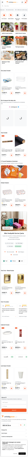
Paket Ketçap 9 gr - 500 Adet (20, 343)
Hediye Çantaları (7, 228)
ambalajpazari (5, 86)
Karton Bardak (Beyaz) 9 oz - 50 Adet (20, 384)
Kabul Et (22, 453)
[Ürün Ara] (2, 6)
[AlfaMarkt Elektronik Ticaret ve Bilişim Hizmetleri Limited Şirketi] (12, 2)
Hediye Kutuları (5, 183)
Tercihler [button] (15, 453)
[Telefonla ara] (21, 425)
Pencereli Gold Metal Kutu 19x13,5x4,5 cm (7, 288)
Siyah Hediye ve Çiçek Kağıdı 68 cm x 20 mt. (19, 150)
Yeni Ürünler (4, 132)
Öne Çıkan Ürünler (6, 70)
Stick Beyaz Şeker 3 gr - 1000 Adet (6, 384)
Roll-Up (3, 148)
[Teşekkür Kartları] (14, 169)
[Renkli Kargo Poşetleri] (17, 174)
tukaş (16, 340)
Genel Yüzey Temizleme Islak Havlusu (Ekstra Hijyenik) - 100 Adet (7, 88)
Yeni (3, 135)
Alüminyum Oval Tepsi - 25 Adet (7, 343)
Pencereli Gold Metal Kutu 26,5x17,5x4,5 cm (20, 288)
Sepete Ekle (11, 93)
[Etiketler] (8, 175)
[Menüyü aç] (2, 2)
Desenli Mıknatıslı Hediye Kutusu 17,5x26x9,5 (7, 200)
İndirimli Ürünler (5, 325)
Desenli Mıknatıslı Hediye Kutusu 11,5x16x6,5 (20, 200)
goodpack (4, 198)
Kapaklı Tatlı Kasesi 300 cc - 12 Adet (20, 88)
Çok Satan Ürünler (6, 366)
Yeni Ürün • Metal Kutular (7, 270)
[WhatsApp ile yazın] (24, 425)
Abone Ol (14, 410)
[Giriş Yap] (22, 2)
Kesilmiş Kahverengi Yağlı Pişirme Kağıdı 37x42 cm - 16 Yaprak (7, 150)
